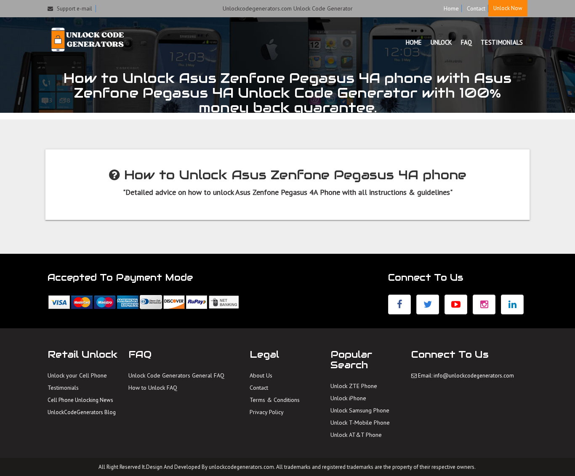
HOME (414, 42)
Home (451, 8)
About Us (261, 375)
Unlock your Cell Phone (77, 375)
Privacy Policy (267, 412)
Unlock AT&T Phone (356, 435)
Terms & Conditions (275, 400)
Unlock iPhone (348, 398)
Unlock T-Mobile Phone (360, 422)
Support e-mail (72, 8)
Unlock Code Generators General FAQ (176, 375)
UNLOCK (441, 42)
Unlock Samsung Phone (359, 410)
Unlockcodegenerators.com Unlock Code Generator (288, 8)
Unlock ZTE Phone (353, 386)
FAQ (466, 42)
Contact (476, 8)
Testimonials (63, 387)
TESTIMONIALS (502, 42)
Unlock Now (507, 8)
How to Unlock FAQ (152, 387)
